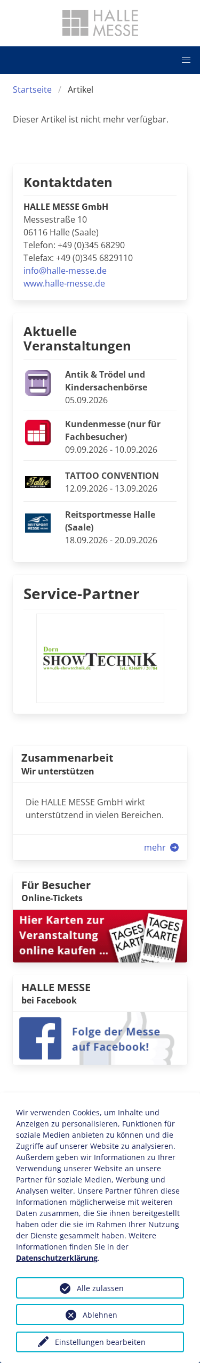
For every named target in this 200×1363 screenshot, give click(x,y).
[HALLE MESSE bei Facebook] (100, 1037)
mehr (156, 847)
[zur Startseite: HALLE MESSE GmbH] (100, 23)
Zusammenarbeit (67, 757)
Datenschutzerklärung (57, 1258)
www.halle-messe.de (64, 283)
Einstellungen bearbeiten (100, 1342)
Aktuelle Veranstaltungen (77, 338)
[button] (186, 60)
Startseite (32, 89)
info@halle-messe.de (65, 270)
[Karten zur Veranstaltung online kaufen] (100, 935)
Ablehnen (100, 1315)
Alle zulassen (100, 1288)
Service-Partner (81, 593)
